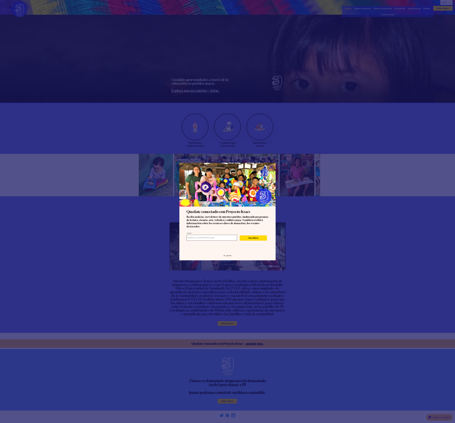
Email (189, 233)
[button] (271, 167)
